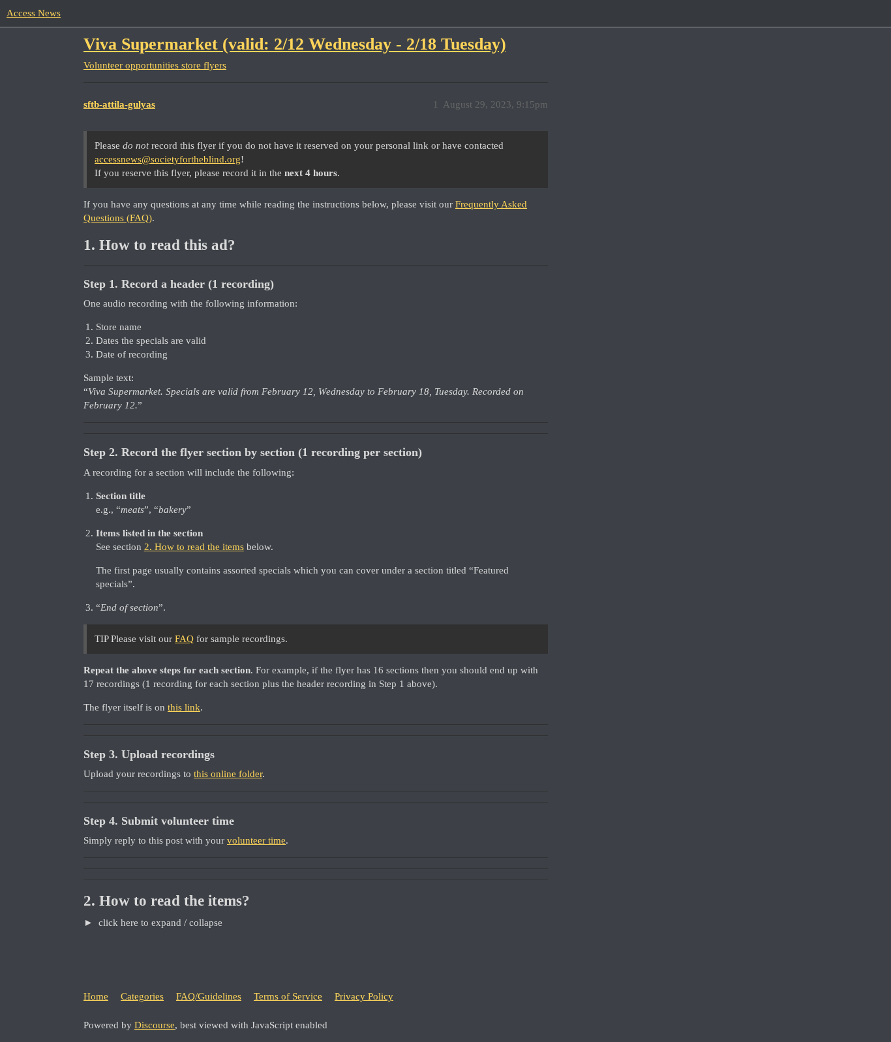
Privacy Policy (364, 996)
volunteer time (256, 840)
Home (95, 996)
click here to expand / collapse (159, 922)
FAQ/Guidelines (208, 996)
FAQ (184, 639)
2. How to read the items (194, 547)
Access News (34, 13)
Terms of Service (288, 996)
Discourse (154, 1025)
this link (184, 707)
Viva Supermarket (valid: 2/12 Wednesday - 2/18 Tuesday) (294, 44)
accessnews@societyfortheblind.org (168, 159)
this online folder (228, 774)
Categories (142, 996)
